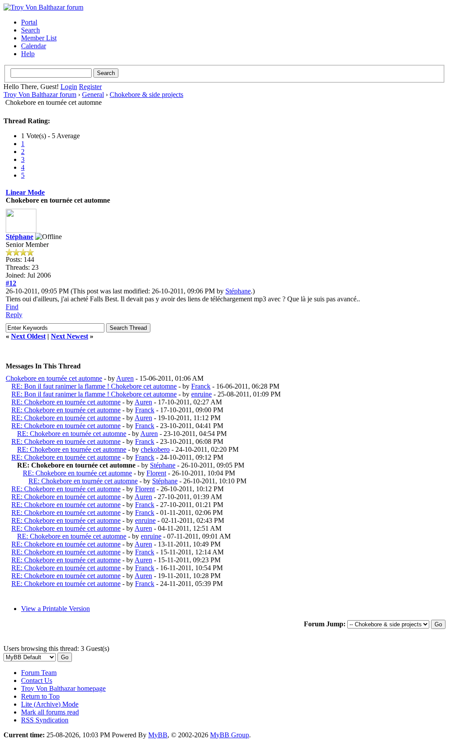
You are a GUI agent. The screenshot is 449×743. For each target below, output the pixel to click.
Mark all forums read (50, 712)
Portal (29, 22)
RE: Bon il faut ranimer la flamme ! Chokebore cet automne (94, 386)
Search (30, 30)
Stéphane (19, 236)
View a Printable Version (55, 608)
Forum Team (39, 672)
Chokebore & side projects (146, 94)
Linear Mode (25, 192)
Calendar (33, 46)
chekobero (155, 449)
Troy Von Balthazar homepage (63, 688)
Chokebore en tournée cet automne (54, 378)
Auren (125, 378)
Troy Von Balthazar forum (40, 94)
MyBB (157, 735)
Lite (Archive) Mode (49, 704)
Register (90, 86)
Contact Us (36, 680)
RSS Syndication (44, 720)
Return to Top (40, 696)
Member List (39, 38)
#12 (11, 283)
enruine (201, 394)
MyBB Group (229, 735)
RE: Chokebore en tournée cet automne (66, 402)
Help (28, 53)
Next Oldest (28, 336)
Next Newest (69, 336)
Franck (200, 386)
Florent (156, 473)
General (93, 94)
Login (69, 86)
